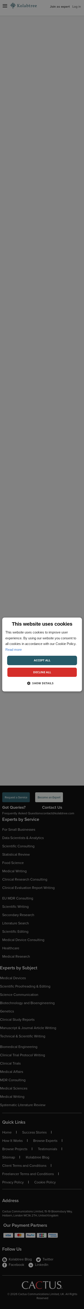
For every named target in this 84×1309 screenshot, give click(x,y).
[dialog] (42, 655)
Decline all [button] (42, 672)
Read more (13, 649)
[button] (42, 683)
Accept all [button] (42, 660)
